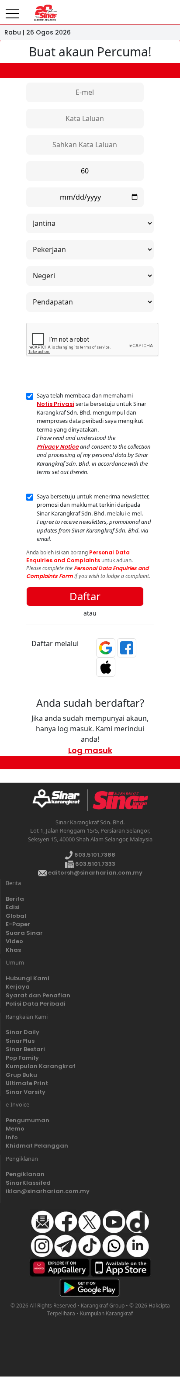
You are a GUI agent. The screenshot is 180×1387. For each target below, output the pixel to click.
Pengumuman (27, 1120)
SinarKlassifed (28, 1183)
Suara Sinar (24, 933)
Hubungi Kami (27, 978)
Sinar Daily (22, 1032)
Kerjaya (18, 986)
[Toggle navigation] (12, 10)
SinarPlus (20, 1041)
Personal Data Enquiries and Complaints (78, 556)
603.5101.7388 (94, 855)
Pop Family (22, 1058)
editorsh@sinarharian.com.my (94, 872)
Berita (15, 899)
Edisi (13, 907)
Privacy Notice (58, 447)
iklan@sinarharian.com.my (48, 1191)
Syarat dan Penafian (38, 995)
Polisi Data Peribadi (36, 1004)
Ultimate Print (27, 1083)
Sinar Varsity (25, 1092)
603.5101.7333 (94, 864)
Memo (15, 1128)
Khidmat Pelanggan (37, 1145)
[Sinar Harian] (45, 13)
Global (16, 916)
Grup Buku (21, 1075)
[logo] (59, 800)
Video (14, 941)
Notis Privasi (55, 404)
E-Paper (18, 924)
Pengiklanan (25, 1174)
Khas (13, 950)
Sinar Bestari (25, 1049)
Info (12, 1137)
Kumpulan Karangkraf (41, 1066)
